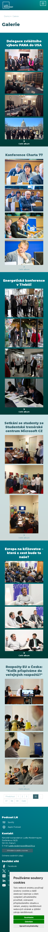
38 (12, 801)
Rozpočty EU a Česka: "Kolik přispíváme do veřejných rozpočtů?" (24, 671)
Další (24, 801)
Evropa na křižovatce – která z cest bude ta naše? (24, 553)
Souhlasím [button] (29, 917)
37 (6, 801)
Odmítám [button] (29, 922)
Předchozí (10, 796)
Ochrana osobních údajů (12, 855)
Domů (7, 16)
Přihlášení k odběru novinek (17, 850)
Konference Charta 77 (24, 155)
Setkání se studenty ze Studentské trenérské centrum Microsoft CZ (24, 427)
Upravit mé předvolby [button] (28, 926)
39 (17, 801)
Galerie (16, 16)
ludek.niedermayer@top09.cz (21, 846)
